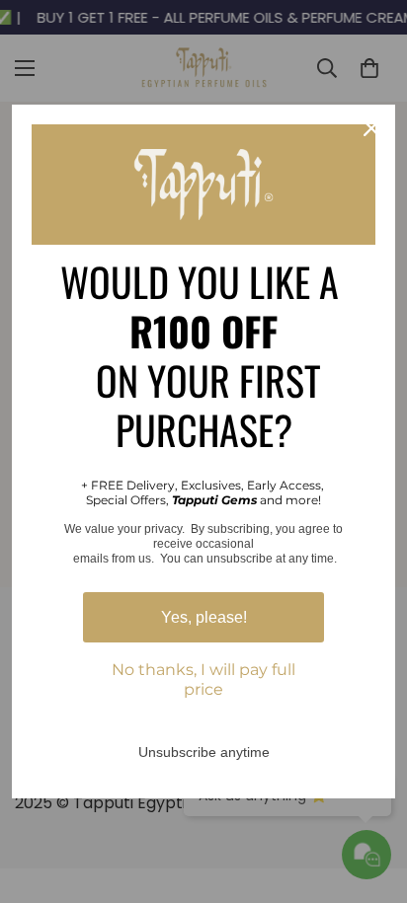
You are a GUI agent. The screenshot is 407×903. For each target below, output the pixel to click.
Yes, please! (204, 617)
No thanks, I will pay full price (203, 679)
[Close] (371, 128)
